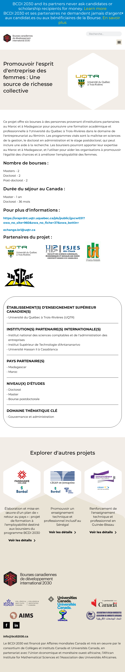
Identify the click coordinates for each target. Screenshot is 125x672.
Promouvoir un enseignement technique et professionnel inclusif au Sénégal (62, 517)
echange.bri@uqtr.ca (19, 230)
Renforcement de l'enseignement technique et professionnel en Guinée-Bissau (103, 517)
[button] (119, 42)
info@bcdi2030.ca (15, 636)
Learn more (95, 8)
